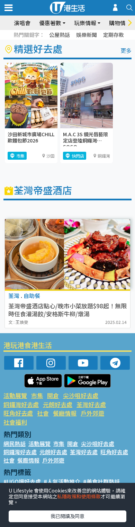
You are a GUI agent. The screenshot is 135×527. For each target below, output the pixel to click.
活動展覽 (15, 395)
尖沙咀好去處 (80, 395)
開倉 (53, 395)
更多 (126, 50)
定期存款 (113, 34)
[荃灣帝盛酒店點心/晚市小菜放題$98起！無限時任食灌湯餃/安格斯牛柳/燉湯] (67, 254)
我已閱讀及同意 (67, 516)
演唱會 (22, 23)
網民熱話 (14, 443)
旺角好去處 (18, 413)
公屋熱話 (59, 34)
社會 (43, 413)
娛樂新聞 (86, 34)
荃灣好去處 (91, 404)
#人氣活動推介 (62, 481)
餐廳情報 (64, 413)
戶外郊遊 (92, 413)
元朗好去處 (57, 404)
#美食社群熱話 (101, 481)
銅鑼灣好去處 (21, 404)
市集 (37, 395)
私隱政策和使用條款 (79, 496)
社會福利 (15, 422)
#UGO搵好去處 (22, 481)
